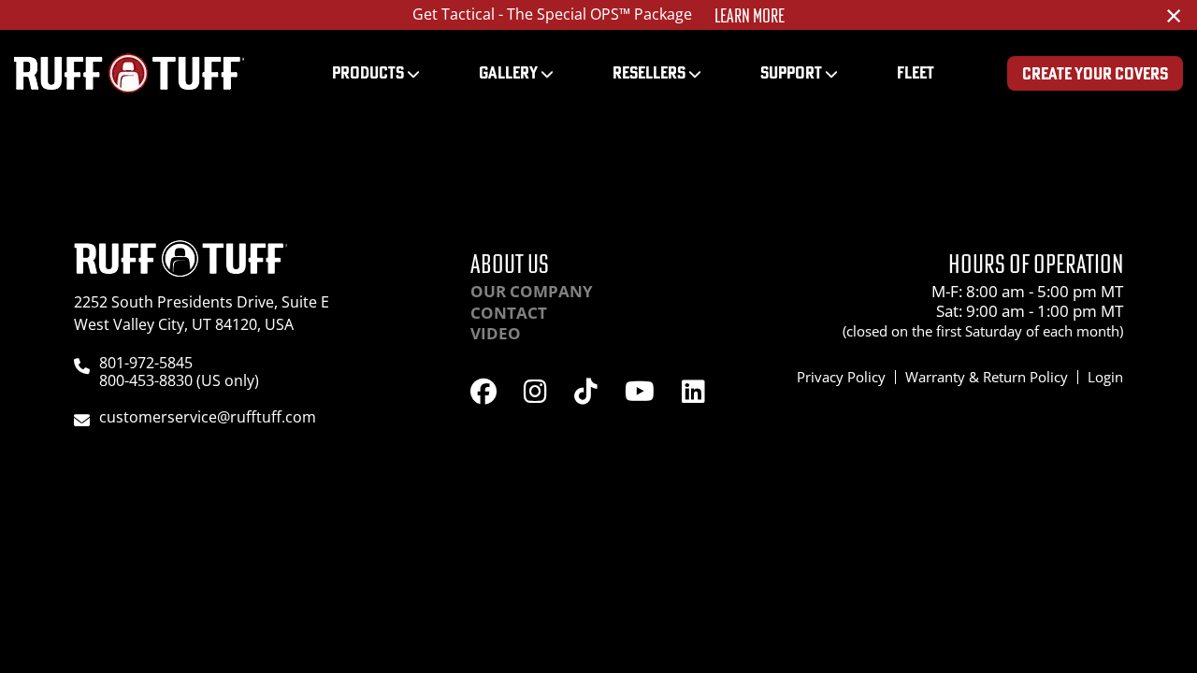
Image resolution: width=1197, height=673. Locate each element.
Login (1105, 376)
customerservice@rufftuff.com (207, 417)
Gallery (508, 72)
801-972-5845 (146, 362)
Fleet (915, 72)
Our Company (531, 291)
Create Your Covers (1095, 73)
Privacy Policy (841, 376)
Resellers (649, 72)
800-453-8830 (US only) (179, 380)
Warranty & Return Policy (986, 376)
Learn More (749, 16)
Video (495, 333)
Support (791, 72)
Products (368, 72)
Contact (508, 312)
